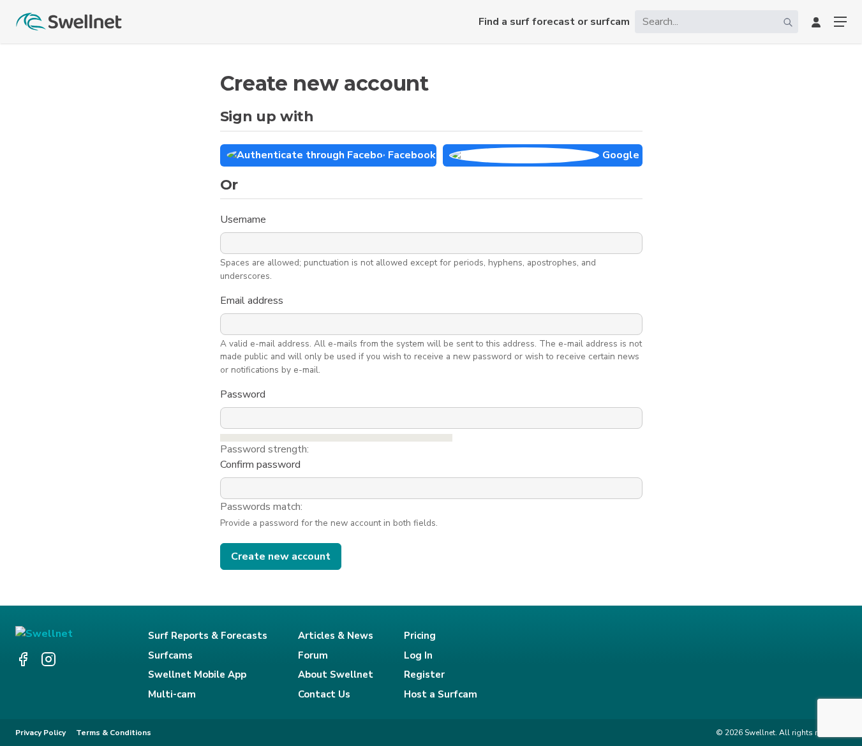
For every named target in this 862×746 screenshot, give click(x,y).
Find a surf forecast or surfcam (554, 22)
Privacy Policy (40, 732)
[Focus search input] (788, 21)
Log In (418, 655)
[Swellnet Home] (69, 21)
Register (424, 674)
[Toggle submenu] (840, 22)
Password (244, 394)
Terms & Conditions (113, 732)
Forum (313, 655)
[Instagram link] (48, 659)
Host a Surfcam (440, 694)
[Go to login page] (816, 21)
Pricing (420, 635)
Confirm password (261, 465)
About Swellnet (335, 674)
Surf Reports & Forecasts (207, 635)
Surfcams (170, 655)
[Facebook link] (23, 659)
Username (244, 220)
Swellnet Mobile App (197, 674)
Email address (253, 301)
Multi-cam (172, 694)
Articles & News (335, 635)
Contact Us (324, 694)
